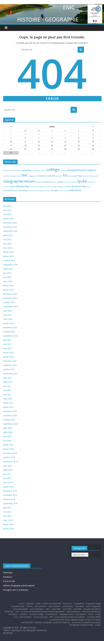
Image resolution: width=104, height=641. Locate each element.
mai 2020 (7, 440)
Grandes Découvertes (91, 176)
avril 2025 (7, 243)
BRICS (19, 170)
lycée (82, 181)
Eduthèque (7, 572)
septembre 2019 (10, 461)
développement (15, 176)
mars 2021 (7, 398)
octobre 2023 (9, 302)
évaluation (75, 190)
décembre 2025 (10, 222)
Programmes (79, 603)
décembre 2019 (10, 453)
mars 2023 (7, 319)
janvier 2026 (8, 218)
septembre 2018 (10, 503)
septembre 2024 (10, 264)
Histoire (29, 181)
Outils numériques (73, 611)
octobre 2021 (9, 369)
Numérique (9, 611)
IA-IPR (38, 603)
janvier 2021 (8, 407)
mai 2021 (7, 390)
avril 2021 (7, 394)
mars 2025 (7, 248)
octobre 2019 (9, 457)
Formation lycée (51, 614)
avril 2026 (7, 214)
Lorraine (66, 182)
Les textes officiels (94, 617)
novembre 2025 (10, 227)
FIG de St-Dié (9, 581)
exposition (58, 176)
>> (93, 126)
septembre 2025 (10, 231)
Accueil (21, 603)
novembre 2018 (10, 495)
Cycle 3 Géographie (93, 606)
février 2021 (8, 403)
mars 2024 (7, 281)
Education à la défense (92, 609)
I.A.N (17, 611)
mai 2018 (7, 512)
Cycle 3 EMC (56, 609)
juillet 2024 (8, 269)
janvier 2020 (8, 449)
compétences (76, 170)
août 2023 (7, 310)
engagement (33, 176)
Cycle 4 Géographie (20, 609)
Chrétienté (36, 170)
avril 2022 (7, 348)
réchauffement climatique (15, 190)
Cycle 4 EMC (67, 609)
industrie (46, 181)
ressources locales (40, 617)
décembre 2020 (10, 411)
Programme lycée (18, 606)
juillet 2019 (8, 470)
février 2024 (8, 285)
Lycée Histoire (67, 606)
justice (54, 182)
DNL (51, 617)
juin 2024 (7, 273)
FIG (65, 175)
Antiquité (6, 170)
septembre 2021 (10, 373)
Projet (67, 186)
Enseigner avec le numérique (15, 590)
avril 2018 (7, 516)
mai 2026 (7, 210)
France (70, 176)
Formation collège (36, 614)
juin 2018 (7, 507)
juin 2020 (7, 436)
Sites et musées (25, 617)
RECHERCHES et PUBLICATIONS (81, 625)
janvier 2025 (8, 256)
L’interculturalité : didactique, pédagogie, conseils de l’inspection (45, 622)
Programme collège (93, 603)
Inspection (30, 603)
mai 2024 (7, 277)
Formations (13, 614)
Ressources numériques (91, 611)
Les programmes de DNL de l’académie (70, 617)
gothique (78, 175)
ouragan (41, 187)
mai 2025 (7, 239)
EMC (24, 175)
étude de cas (63, 191)
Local (60, 181)
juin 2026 (7, 206)
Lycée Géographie (37, 609)
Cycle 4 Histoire (54, 606)
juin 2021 (7, 386)
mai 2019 (7, 478)
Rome (89, 187)
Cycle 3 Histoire (40, 606)
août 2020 (7, 428)
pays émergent (58, 187)
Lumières (73, 182)
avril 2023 (7, 315)
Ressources (67, 603)
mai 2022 (7, 344)
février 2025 (8, 252)
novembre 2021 (10, 365)
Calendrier (24, 614)
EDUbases (7, 577)
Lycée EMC (78, 609)
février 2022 (8, 352)
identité (39, 182)
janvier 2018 (8, 528)
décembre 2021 (10, 361)
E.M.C (48, 609)
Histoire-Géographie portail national (18, 585)
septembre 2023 (10, 306)
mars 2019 (7, 482)
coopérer (91, 170)
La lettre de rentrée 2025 (51, 603)
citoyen (43, 170)
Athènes (13, 170)
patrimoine (49, 187)
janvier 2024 (8, 289)
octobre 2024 (9, 260)
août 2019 (7, 465)
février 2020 (8, 445)
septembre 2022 (10, 336)
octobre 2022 (9, 331)
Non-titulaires (81, 614)
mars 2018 (7, 520)
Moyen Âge (22, 186)
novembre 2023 (10, 298)
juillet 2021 (8, 382)
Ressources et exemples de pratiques (86, 622)
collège (53, 169)
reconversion (78, 186)
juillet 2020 (8, 432)
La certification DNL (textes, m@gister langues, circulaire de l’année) (75, 620)
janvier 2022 (8, 357)
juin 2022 (7, 340)
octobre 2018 (9, 499)
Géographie (13, 181)
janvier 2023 (8, 323)
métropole (34, 187)
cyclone (6, 176)
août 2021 (7, 377)
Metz (13, 186)
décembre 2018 (10, 491)
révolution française (36, 191)
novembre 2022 (10, 327)
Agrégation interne (67, 614)
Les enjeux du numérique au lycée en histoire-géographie (43, 611)
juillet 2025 (8, 235)
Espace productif (46, 175)
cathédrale (26, 170)
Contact (98, 625)
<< (11, 126)
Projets (91, 614)
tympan (55, 190)
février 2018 (8, 524)
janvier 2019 (8, 486)
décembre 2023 (10, 294)
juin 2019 (7, 474)
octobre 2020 (9, 419)
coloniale (63, 170)
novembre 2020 (10, 415)
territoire (47, 191)
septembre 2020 (10, 424)
